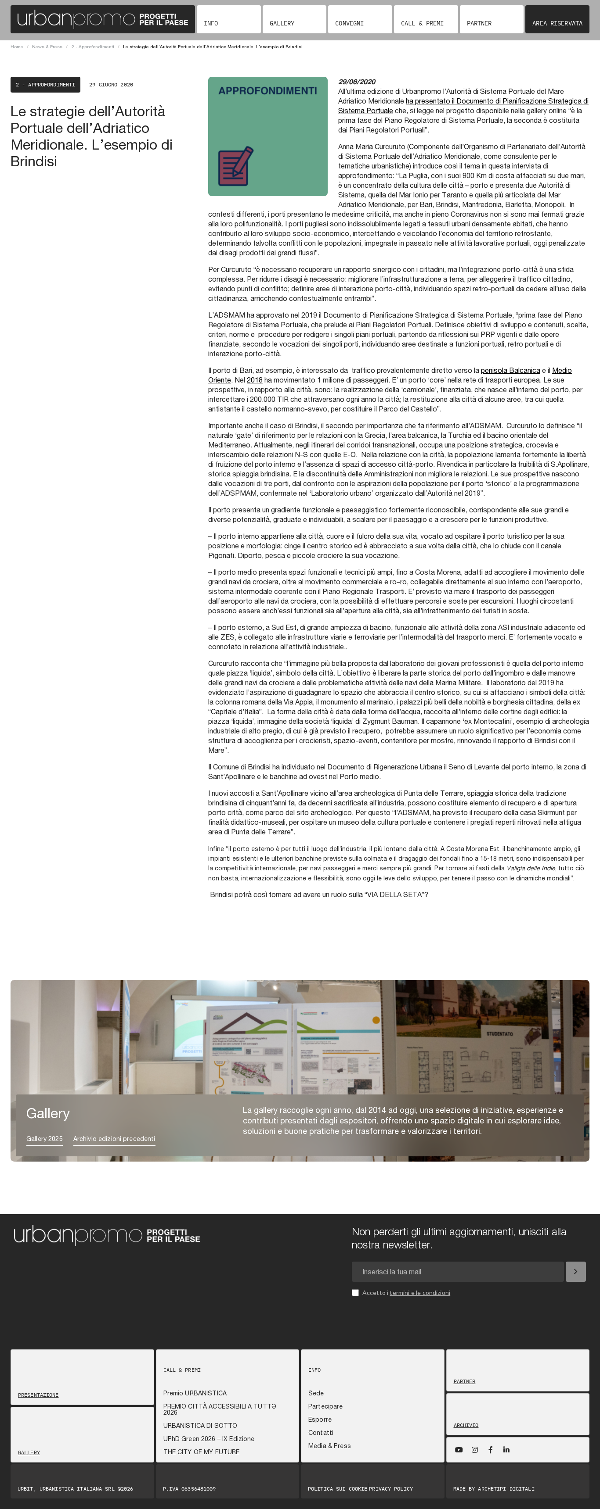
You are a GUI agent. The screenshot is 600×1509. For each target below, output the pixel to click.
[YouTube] (459, 1450)
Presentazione (38, 1395)
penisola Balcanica (510, 370)
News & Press (47, 46)
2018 (255, 380)
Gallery (282, 23)
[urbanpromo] (103, 19)
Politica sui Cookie (337, 1488)
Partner (479, 23)
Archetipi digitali (506, 1488)
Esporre (320, 1419)
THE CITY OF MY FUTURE (201, 1452)
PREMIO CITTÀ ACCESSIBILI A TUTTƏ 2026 (219, 1409)
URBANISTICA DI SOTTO (200, 1426)
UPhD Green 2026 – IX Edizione (209, 1439)
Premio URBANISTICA (195, 1393)
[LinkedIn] (506, 1450)
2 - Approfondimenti (93, 46)
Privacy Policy (391, 1488)
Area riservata (557, 23)
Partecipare (325, 1406)
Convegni (349, 23)
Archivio (466, 1425)
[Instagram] (475, 1450)
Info (211, 23)
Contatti (320, 1433)
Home (17, 46)
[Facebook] (490, 1450)
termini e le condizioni (420, 1292)
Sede (316, 1393)
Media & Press (329, 1446)
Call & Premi (422, 23)
